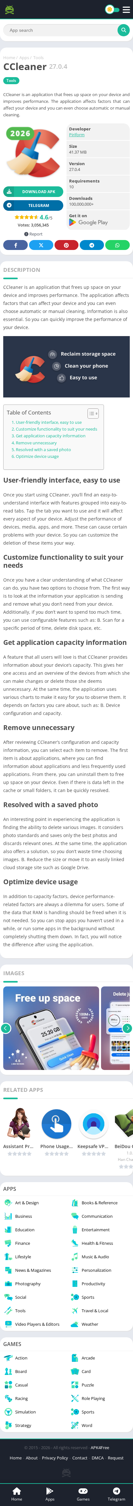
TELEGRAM (38, 205)
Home (9, 57)
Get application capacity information (51, 436)
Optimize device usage (37, 456)
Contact (79, 1458)
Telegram (92, 245)
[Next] (127, 1028)
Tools (38, 57)
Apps (24, 57)
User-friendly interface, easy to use (49, 422)
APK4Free (100, 1447)
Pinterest (66, 245)
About (32, 1458)
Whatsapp (117, 245)
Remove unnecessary (36, 443)
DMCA (98, 1458)
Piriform (77, 135)
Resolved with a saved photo (43, 449)
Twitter (41, 245)
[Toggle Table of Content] (90, 413)
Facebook (15, 245)
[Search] (124, 30)
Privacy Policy (55, 1458)
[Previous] (5, 1028)
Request (116, 1458)
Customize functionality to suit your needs (56, 429)
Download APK (38, 191)
